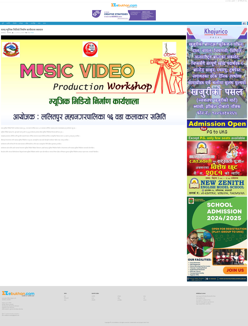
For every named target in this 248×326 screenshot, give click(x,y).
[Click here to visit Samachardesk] (244, 23)
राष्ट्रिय (26, 23)
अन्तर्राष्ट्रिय (33, 23)
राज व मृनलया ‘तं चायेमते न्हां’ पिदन (203, 300)
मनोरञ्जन (21, 23)
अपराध (144, 300)
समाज (44, 23)
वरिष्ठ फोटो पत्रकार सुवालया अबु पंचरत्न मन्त (205, 302)
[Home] (124, 5)
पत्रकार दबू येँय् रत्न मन (200, 298)
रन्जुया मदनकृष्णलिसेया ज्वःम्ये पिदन (203, 304)
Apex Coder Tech (144, 322)
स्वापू (246, 1)
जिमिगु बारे (242, 1)
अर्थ (144, 298)
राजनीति (8, 23)
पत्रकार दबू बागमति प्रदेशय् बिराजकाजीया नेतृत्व (205, 296)
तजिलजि (14, 23)
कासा (39, 23)
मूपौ (238, 1)
